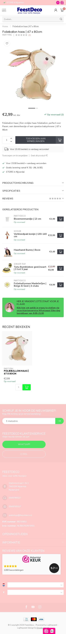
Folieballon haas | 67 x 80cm (26, 26)
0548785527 (15, 497)
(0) (29, 35)
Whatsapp (24, 444)
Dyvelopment (43, 627)
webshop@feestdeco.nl (20, 515)
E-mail (24, 454)
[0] (62, 10)
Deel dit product (38, 155)
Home (5, 26)
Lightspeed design (25, 627)
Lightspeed (52, 625)
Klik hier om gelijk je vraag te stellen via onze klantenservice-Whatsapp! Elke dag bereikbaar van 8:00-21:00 (38, 310)
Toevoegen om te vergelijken (15, 155)
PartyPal (7, 35)
